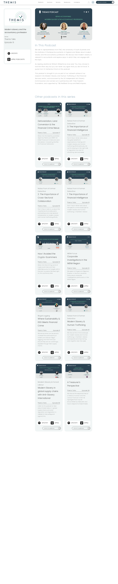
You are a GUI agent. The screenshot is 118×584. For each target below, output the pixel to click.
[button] (40, 2)
